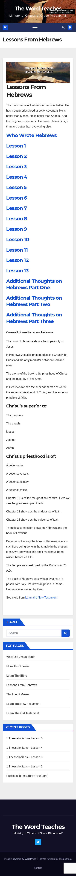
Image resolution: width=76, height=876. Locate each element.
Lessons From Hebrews (21, 685)
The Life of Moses (17, 694)
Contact (38, 867)
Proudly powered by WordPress (20, 859)
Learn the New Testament (41, 597)
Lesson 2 (16, 156)
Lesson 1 (16, 146)
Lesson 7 (16, 208)
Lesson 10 (17, 239)
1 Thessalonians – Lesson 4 (24, 747)
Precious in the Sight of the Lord (27, 775)
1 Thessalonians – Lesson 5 (24, 738)
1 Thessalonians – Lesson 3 (24, 757)
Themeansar (65, 859)
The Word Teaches (38, 8)
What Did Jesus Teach (20, 656)
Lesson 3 (16, 166)
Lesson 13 (17, 271)
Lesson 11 (17, 250)
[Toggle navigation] (35, 27)
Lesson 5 (16, 187)
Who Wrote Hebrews (31, 135)
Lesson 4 (16, 177)
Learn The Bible (16, 675)
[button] (63, 27)
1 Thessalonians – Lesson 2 (24, 766)
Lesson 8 (16, 219)
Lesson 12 (17, 260)
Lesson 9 (16, 229)
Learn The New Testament (23, 703)
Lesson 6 (16, 198)
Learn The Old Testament (22, 713)
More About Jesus (17, 666)
